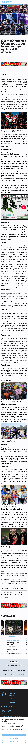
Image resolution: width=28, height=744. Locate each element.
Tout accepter (14, 735)
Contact (11, 700)
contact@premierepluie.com (11, 716)
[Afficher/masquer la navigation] (25, 2)
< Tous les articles (8, 32)
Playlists (20, 674)
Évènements (7, 670)
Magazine (12, 698)
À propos (11, 693)
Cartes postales (14, 665)
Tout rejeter (14, 741)
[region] (14, 730)
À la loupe (14, 661)
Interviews (21, 670)
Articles (11, 695)
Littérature (8, 674)
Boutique (11, 702)
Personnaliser (14, 738)
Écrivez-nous (7, 706)
